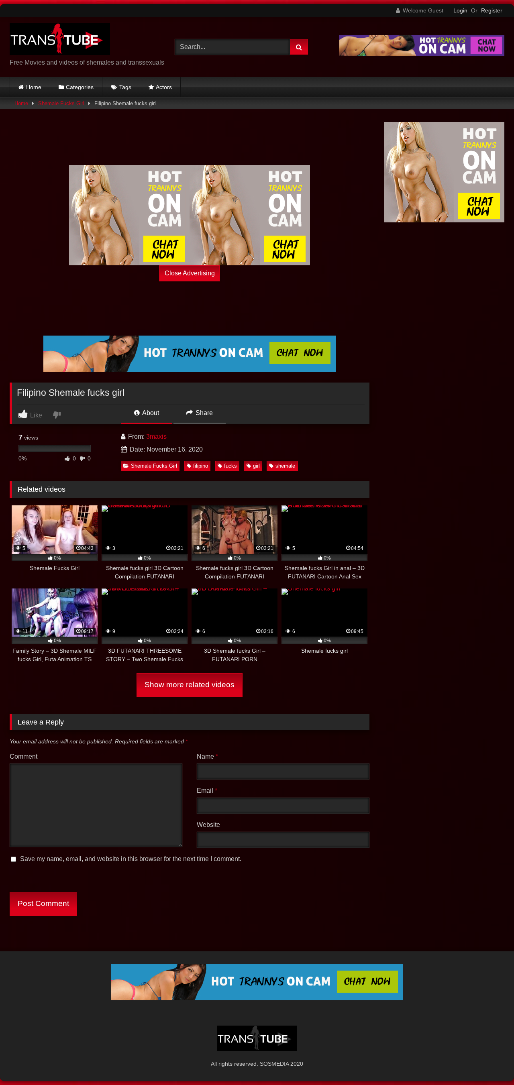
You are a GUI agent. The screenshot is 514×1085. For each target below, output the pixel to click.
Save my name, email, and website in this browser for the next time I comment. (130, 858)
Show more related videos (190, 684)
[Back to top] (489, 1061)
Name (207, 756)
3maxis (156, 436)
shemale (285, 466)
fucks (230, 466)
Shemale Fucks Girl (61, 103)
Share (203, 412)
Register (491, 10)
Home (33, 87)
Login (460, 10)
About (150, 412)
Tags (125, 87)
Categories (80, 87)
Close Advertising (190, 273)
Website (208, 824)
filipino (200, 466)
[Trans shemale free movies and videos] (60, 40)
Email (207, 790)
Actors (164, 87)
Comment (23, 756)
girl (256, 466)
